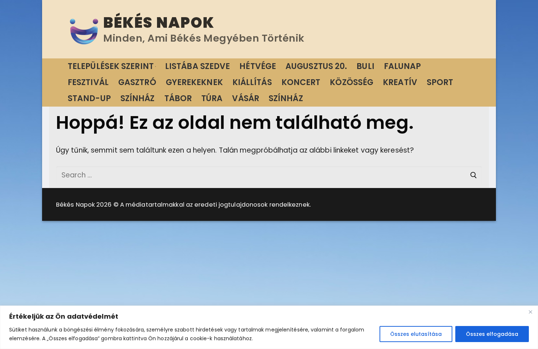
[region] (269, 327)
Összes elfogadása (492, 334)
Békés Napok (158, 23)
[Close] (530, 311)
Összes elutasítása (416, 334)
